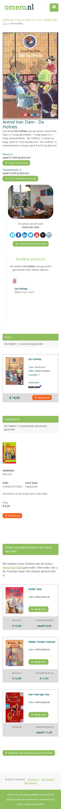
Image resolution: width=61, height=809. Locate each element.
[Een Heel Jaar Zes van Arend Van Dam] (14, 707)
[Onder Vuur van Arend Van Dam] (14, 600)
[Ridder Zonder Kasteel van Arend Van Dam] (14, 653)
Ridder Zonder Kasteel (41, 641)
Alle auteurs (30, 782)
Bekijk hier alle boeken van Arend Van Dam (30, 752)
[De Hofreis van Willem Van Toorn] (14, 280)
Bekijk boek (43, 397)
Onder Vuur (35, 589)
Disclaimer (33, 779)
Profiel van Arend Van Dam (32, 243)
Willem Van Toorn (24, 292)
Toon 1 (18, 162)
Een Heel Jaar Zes (38, 694)
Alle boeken (47, 779)
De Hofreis (21, 288)
